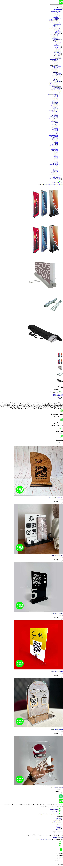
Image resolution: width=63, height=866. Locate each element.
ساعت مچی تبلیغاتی (54, 21)
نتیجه (62, 6)
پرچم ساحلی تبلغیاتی (54, 84)
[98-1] (45, 220)
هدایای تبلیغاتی (60, 184)
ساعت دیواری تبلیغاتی (53, 19)
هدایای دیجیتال (58, 58)
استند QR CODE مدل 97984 (57, 613)
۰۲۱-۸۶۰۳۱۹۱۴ (55, 814)
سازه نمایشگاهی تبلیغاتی (47, 184)
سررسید (56, 12)
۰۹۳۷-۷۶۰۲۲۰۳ (55, 811)
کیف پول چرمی (55, 70)
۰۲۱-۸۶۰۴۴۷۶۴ (42, 814)
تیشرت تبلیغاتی (55, 40)
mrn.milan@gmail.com (54, 809)
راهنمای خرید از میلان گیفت (55, 89)
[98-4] (44, 351)
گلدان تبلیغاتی (55, 35)
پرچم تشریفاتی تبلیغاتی (53, 82)
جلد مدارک (58, 31)
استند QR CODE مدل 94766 (57, 787)
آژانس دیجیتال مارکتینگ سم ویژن (43, 839)
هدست (56, 63)
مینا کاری (56, 79)
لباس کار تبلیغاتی (57, 39)
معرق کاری (55, 80)
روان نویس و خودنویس (53, 27)
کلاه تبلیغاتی (55, 41)
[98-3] (53, 314)
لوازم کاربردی (58, 47)
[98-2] (44, 293)
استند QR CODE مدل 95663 (57, 671)
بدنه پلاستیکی (55, 25)
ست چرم (56, 67)
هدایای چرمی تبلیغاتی (56, 66)
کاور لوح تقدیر (58, 32)
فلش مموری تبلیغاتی (54, 59)
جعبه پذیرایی (58, 74)
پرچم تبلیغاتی (58, 81)
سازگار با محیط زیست (56, 55)
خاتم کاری (56, 77)
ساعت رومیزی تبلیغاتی (53, 20)
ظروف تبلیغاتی (57, 33)
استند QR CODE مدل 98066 (57, 555)
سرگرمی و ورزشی (57, 56)
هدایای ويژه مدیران (57, 15)
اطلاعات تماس (57, 87)
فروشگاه (54, 184)
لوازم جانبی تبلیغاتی (54, 65)
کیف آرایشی (55, 72)
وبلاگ (59, 90)
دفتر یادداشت (58, 49)
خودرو (59, 53)
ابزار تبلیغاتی (58, 42)
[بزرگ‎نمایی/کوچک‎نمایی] (62, 864)
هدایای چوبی (58, 73)
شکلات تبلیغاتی (57, 54)
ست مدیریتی (55, 17)
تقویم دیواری (55, 14)
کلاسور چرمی (55, 68)
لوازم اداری (58, 48)
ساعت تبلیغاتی (58, 18)
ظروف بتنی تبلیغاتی (54, 34)
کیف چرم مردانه (54, 69)
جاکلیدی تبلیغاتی (57, 28)
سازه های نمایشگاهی (56, 86)
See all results (60, 7)
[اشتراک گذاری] (60, 864)
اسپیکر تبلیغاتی (55, 61)
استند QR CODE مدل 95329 (57, 729)
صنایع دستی (58, 76)
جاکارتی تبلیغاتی (57, 29)
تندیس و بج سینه (57, 45)
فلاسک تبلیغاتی (55, 38)
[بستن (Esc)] (58, 864)
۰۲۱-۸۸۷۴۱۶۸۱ (55, 182)
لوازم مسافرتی (57, 52)
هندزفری (56, 62)
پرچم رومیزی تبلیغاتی (53, 83)
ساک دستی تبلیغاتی (57, 22)
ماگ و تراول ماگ (54, 36)
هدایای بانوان (58, 44)
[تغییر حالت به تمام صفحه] (61, 864)
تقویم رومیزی (55, 13)
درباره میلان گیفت (57, 88)
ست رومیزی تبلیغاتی (56, 75)
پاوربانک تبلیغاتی (55, 60)
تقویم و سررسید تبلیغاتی (56, 11)
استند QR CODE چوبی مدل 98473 (56, 497)
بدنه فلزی (56, 26)
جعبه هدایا (59, 46)
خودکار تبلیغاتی (57, 24)
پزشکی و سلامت (57, 51)
